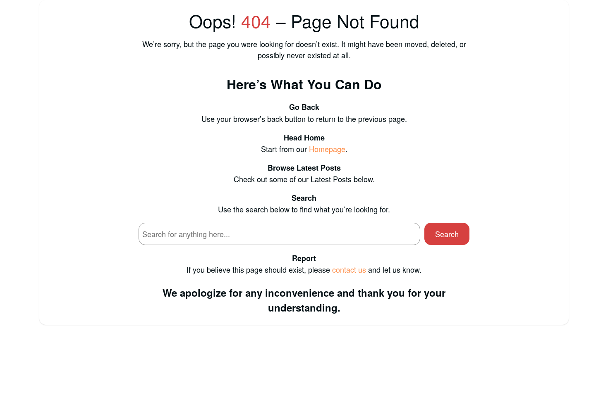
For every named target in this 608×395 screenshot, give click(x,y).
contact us (349, 269)
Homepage (327, 148)
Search (447, 233)
